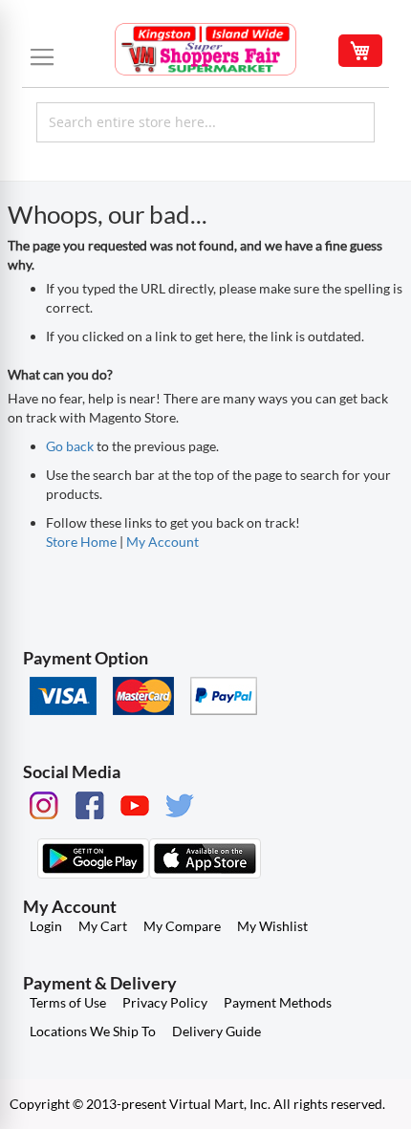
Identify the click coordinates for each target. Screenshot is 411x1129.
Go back (70, 446)
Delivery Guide (216, 1031)
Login (46, 926)
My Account (162, 541)
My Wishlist (272, 926)
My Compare (182, 926)
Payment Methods (278, 1002)
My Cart (102, 926)
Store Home (81, 541)
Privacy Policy (164, 1002)
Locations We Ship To (93, 1031)
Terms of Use (68, 1002)
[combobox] (205, 122)
